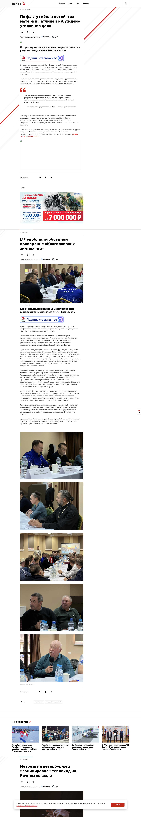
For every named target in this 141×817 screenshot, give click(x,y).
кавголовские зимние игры (53, 702)
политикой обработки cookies (26, 806)
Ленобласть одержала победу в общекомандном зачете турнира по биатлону (55, 747)
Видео (70, 3)
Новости (62, 3)
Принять (118, 805)
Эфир (78, 3)
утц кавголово (39, 702)
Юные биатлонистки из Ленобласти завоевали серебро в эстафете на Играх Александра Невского (24, 748)
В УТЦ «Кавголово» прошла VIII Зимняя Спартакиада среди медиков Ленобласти (115, 747)
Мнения (86, 3)
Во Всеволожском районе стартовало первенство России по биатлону (83, 747)
